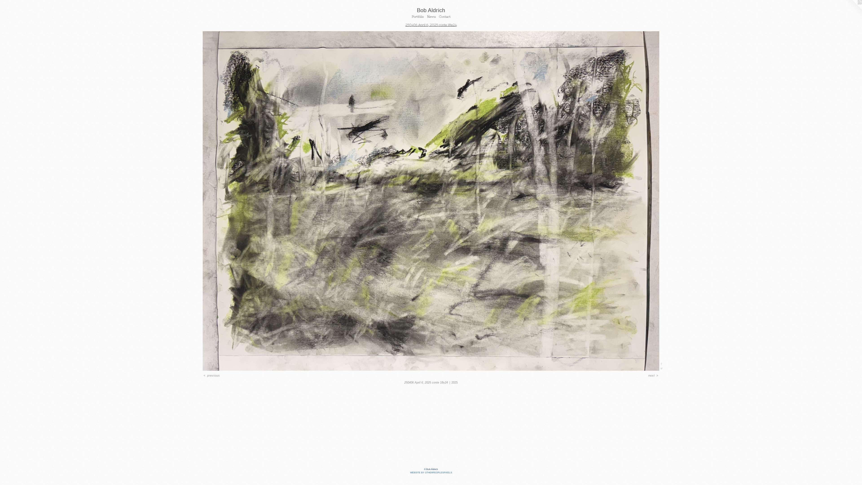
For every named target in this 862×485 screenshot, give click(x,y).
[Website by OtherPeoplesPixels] (853, 9)
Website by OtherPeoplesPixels (431, 472)
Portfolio (418, 16)
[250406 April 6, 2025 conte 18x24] (431, 201)
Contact (445, 16)
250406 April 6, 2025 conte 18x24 (431, 25)
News (431, 16)
